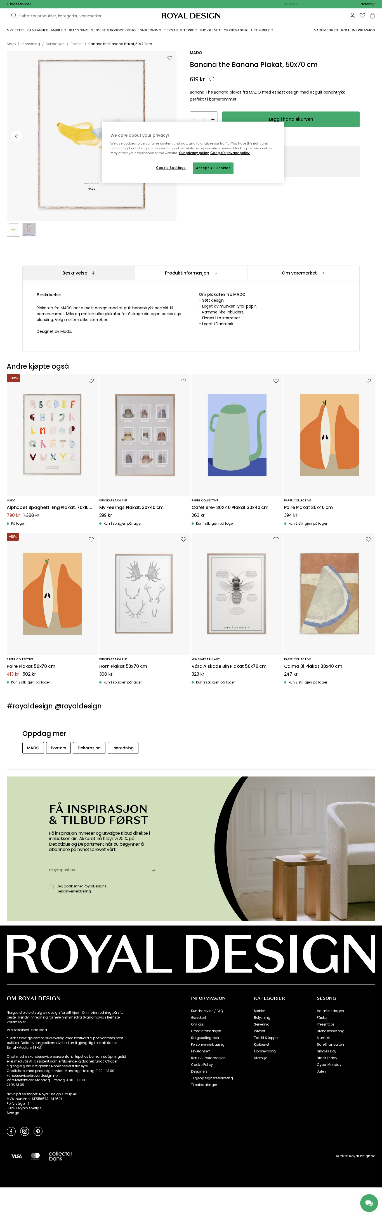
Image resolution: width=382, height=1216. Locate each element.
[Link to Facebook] (11, 1131)
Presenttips (325, 1024)
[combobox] (368, 4)
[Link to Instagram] (24, 1131)
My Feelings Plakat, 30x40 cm (131, 507)
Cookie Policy (202, 1064)
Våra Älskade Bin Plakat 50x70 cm (229, 666)
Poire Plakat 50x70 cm (31, 666)
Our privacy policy (194, 153)
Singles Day (326, 1051)
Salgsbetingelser (205, 1038)
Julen (321, 1071)
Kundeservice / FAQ (207, 1011)
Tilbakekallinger (204, 1085)
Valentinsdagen (330, 1011)
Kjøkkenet (261, 1044)
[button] (368, 4)
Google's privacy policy (230, 153)
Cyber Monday (329, 1064)
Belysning (262, 1017)
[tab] (78, 273)
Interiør (259, 1031)
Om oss (197, 1024)
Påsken (323, 1017)
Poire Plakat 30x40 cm (308, 507)
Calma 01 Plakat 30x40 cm (313, 666)
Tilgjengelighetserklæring (212, 1078)
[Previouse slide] (16, 135)
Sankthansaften (330, 1044)
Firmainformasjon (206, 1031)
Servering (262, 1024)
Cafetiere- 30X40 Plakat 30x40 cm (230, 507)
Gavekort (198, 1017)
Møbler (259, 1011)
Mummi (323, 1038)
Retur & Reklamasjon (208, 1058)
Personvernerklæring (208, 1044)
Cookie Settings (171, 168)
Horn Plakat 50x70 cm (123, 666)
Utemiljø (260, 1058)
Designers (199, 1071)
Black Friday (327, 1058)
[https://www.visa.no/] (16, 1156)
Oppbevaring (265, 1051)
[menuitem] (15, 30)
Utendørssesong (331, 1031)
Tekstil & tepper (266, 1038)
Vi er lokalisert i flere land (27, 1030)
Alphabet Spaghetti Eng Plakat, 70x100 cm (49, 507)
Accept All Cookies (213, 168)
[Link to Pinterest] (38, 1131)
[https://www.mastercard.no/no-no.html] (35, 1156)
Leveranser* (200, 1051)
